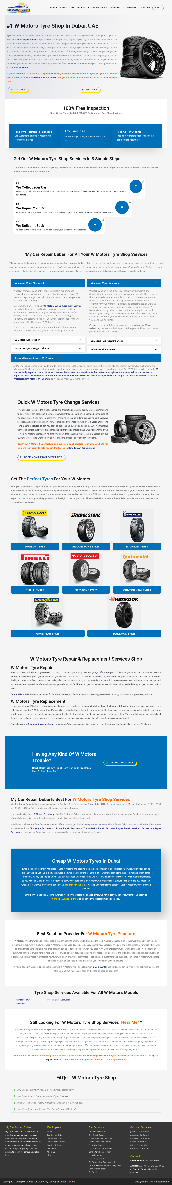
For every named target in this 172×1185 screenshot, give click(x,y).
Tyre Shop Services (97, 1131)
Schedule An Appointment (44, 77)
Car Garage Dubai (55, 1138)
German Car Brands (139, 1148)
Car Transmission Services (100, 1148)
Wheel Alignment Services (100, 1138)
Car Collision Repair (97, 1168)
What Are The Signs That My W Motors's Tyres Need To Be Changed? (50, 1103)
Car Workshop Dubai (56, 1141)
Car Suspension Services (100, 1141)
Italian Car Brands (138, 1141)
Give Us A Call (100, 967)
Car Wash (93, 1172)
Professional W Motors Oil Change (31, 378)
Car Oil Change (95, 1155)
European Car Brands (140, 1138)
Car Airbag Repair (97, 1158)
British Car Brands (138, 1145)
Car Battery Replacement (100, 1152)
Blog (49, 1155)
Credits (71, 1181)
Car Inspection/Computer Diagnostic (105, 1165)
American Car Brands (140, 1135)
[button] (158, 7)
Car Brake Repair (96, 1145)
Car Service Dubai (55, 1135)
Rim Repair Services (98, 1135)
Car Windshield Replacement (102, 1162)
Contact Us (95, 325)
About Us (51, 1152)
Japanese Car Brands (139, 1131)
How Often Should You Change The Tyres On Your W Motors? (46, 1109)
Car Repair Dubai (54, 1145)
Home (49, 1131)
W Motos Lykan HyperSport (58, 1000)
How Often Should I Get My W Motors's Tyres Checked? (43, 1096)
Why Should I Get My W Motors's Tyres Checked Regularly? (45, 1090)
